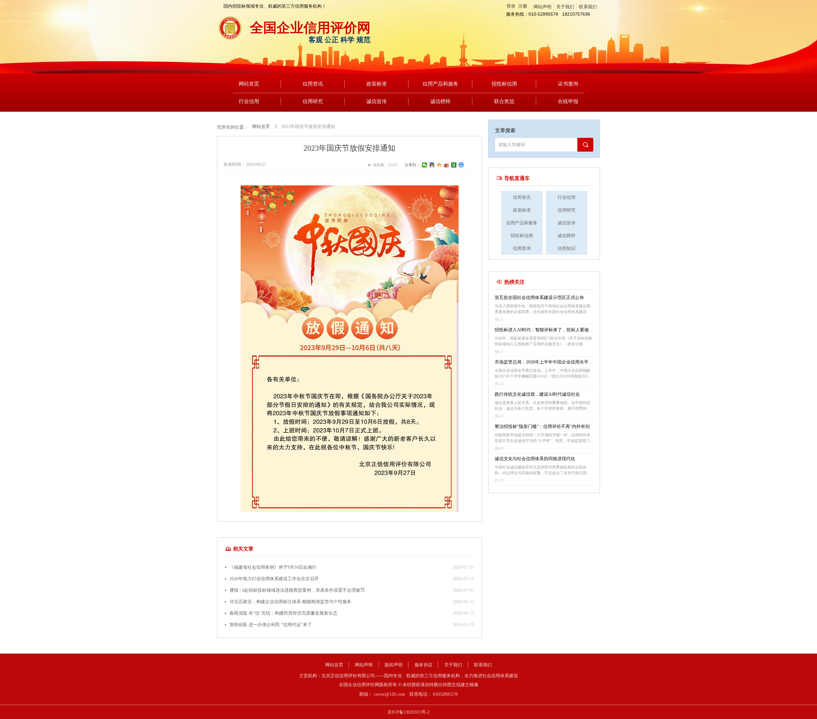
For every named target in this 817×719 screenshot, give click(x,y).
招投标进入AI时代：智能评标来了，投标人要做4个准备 (543, 330)
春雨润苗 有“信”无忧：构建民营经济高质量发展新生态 (283, 613)
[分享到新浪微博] (446, 165)
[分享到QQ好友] (432, 165)
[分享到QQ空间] (439, 165)
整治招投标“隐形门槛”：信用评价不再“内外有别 (542, 426)
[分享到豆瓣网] (454, 165)
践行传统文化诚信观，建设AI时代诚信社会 (537, 394)
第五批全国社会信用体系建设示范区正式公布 (539, 297)
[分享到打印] (461, 165)
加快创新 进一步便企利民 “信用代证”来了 (270, 624)
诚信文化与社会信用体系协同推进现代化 (535, 458)
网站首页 (261, 126)
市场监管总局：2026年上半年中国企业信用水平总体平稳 (544, 363)
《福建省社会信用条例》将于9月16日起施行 (273, 567)
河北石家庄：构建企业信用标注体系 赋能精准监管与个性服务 (290, 601)
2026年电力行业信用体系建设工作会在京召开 (274, 578)
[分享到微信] (424, 165)
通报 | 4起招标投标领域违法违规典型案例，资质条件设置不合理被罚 (297, 590)
